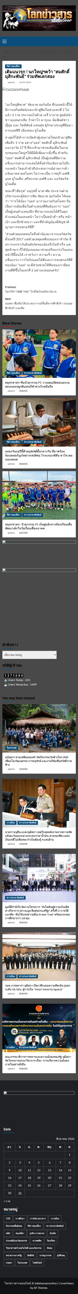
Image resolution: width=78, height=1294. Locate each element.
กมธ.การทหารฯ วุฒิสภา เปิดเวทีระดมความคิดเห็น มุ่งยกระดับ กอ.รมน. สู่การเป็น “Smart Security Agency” (37, 987)
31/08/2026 (23, 769)
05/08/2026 (23, 464)
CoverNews (66, 1283)
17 (20, 1177)
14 (60, 1170)
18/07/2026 (23, 532)
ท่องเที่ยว (20, 1233)
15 (69, 1170)
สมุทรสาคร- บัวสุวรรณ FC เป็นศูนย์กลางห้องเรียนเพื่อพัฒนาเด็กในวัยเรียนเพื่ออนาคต (38, 526)
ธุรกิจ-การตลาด (37, 1233)
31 (20, 1193)
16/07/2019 (25, 82)
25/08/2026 (23, 1068)
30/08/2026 (23, 922)
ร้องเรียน (51, 1241)
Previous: (31, 289)
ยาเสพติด (37, 1241)
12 (38, 1170)
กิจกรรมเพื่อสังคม (14, 1226)
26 (38, 1185)
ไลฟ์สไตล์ (37, 1263)
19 (38, 1177)
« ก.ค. (7, 1201)
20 (49, 1177)
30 (9, 1193)
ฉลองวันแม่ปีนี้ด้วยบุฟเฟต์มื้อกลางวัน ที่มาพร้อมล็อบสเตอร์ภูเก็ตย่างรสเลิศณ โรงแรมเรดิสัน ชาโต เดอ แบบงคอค (39, 455)
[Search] (73, 41)
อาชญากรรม (46, 1255)
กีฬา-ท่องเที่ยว (13, 66)
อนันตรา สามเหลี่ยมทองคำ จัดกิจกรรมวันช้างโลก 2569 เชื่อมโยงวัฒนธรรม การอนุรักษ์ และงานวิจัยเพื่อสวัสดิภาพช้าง (38, 761)
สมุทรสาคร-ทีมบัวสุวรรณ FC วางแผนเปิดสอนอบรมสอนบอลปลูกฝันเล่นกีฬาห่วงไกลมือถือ (37, 384)
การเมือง (11, 822)
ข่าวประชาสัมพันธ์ (32, 373)
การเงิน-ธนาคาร (38, 1219)
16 (9, 1177)
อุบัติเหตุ (61, 1255)
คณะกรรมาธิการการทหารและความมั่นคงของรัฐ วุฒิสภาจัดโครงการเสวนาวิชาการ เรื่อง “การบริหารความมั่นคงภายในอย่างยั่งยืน (38, 1060)
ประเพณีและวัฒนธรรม (16, 1241)
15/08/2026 (23, 391)
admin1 (11, 82)
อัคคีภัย (30, 1255)
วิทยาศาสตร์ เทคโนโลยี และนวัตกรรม (24, 1248)
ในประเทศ (12, 747)
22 (69, 1177)
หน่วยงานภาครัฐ (14, 1255)
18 (29, 1177)
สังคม (49, 1248)
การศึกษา (20, 1219)
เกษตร (9, 1263)
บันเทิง (53, 1233)
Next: (38, 303)
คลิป (8, 1233)
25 (29, 1185)
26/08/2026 (23, 993)
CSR (8, 1219)
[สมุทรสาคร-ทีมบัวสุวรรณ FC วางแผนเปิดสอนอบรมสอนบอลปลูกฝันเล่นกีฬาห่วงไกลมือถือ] (39, 353)
